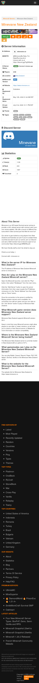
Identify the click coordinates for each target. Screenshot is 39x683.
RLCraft (9, 479)
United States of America (17, 513)
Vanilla (23, 119)
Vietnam (9, 538)
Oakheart (10, 609)
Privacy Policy (12, 577)
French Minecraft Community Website (19, 642)
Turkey (9, 525)
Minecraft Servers (9, 18)
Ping (8, 454)
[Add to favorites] (30, 36)
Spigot (30, 117)
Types (8, 458)
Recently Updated (14, 437)
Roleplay (10, 500)
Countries (10, 446)
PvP (25, 117)
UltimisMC (10, 590)
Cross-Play (11, 492)
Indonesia (10, 517)
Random (10, 441)
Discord (28, 115)
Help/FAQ (10, 581)
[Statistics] (18, 36)
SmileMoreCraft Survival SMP (19, 605)
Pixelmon (10, 471)
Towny (9, 504)
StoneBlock (11, 483)
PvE (20, 117)
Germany (10, 546)
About (8, 556)
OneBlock (10, 475)
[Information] (13, 36)
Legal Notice (20, 680)
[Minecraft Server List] (3, 2)
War (7, 488)
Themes (9, 462)
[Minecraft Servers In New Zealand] (14, 76)
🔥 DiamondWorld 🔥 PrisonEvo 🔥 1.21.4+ (21, 600)
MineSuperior (12, 594)
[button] (15, 51)
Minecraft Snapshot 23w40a (19, 632)
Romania (10, 521)
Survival (16, 119)
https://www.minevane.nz (21, 85)
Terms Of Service (14, 573)
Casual (22, 115)
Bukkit (16, 115)
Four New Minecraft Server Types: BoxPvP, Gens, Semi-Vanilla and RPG (19, 621)
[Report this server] (4, 40)
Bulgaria (9, 534)
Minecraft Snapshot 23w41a (19, 628)
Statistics (10, 560)
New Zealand (20, 76)
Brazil (8, 530)
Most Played (11, 433)
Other (15, 111)
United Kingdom (13, 542)
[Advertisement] (19, 11)
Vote (4, 37)
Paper (15, 117)
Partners (10, 568)
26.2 (15, 79)
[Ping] (24, 36)
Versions (10, 450)
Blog (8, 564)
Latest (8, 429)
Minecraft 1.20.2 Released (18, 636)
